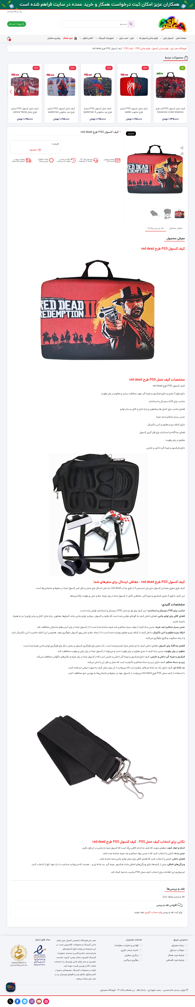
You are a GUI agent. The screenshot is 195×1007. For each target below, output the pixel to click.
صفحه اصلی (181, 38)
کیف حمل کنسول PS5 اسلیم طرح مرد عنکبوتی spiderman (61, 110)
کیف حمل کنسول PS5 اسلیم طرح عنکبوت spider (134, 110)
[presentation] (11, 91)
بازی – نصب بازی (126, 38)
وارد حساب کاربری (153, 912)
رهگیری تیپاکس (131, 960)
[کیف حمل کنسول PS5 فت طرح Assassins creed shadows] (170, 85)
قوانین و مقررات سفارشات (126, 945)
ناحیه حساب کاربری (129, 950)
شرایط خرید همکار (176, 955)
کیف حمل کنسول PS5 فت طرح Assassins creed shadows (170, 110)
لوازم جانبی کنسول (160, 48)
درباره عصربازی (178, 945)
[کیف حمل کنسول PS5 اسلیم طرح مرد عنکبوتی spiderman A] (97, 85)
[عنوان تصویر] (97, 4)
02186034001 (13, 11)
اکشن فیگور (87, 38)
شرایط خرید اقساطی (175, 960)
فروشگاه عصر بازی (178, 48)
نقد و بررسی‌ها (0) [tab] (155, 228)
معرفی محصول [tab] (176, 228)
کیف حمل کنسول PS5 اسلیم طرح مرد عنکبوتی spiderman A (97, 110)
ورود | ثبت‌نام (15, 24)
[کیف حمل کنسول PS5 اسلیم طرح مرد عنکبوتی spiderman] (61, 85)
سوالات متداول (177, 950)
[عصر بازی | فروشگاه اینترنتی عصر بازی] (172, 24)
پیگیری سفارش (54, 38)
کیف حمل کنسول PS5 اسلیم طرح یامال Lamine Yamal (25, 110)
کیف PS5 (128, 48)
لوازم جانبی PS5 (143, 48)
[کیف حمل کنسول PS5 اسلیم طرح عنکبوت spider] (134, 85)
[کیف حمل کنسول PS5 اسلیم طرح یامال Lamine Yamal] (25, 85)
